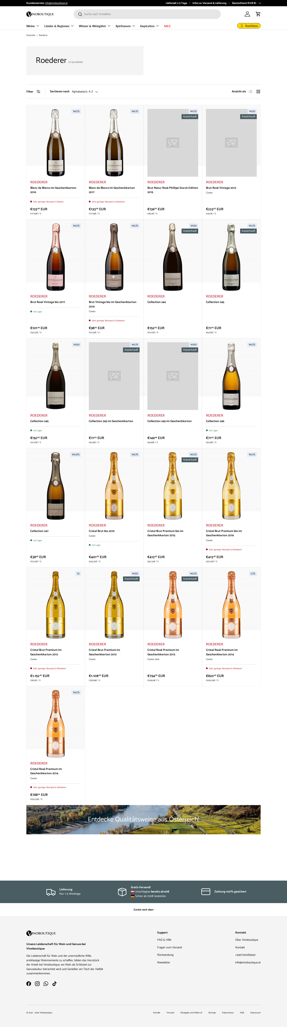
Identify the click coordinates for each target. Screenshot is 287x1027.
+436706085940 (245, 954)
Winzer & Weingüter (92, 26)
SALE (167, 26)
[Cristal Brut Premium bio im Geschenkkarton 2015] (172, 486)
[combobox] (147, 14)
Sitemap (212, 1013)
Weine (30, 26)
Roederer (43, 35)
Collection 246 (215, 421)
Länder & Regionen (56, 26)
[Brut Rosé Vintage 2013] (231, 143)
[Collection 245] (231, 257)
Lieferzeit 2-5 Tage (176, 3)
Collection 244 (156, 302)
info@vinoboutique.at (56, 3)
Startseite (30, 35)
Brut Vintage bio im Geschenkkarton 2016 (112, 304)
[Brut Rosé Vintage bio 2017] (55, 257)
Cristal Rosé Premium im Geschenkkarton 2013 (163, 652)
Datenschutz (228, 1013)
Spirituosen (123, 26)
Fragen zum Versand (169, 947)
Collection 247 (39, 531)
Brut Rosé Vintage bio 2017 (47, 302)
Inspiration (147, 26)
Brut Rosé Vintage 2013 (221, 187)
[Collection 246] (231, 376)
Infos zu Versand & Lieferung (209, 3)
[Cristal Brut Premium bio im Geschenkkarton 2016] (231, 486)
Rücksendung (165, 954)
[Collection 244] (172, 257)
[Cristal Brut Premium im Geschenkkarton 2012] (55, 605)
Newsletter (163, 962)
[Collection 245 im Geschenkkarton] (114, 376)
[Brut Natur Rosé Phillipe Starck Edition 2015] (172, 143)
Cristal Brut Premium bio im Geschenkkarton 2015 (165, 533)
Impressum (255, 1013)
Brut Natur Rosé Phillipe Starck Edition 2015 (172, 190)
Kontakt (240, 947)
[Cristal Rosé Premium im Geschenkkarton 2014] (231, 605)
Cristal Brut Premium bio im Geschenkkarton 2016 (224, 533)
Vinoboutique (46, 1013)
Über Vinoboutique (246, 939)
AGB (242, 1013)
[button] (258, 14)
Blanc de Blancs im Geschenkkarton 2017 (112, 190)
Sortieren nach (60, 91)
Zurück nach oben (143, 910)
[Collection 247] (55, 486)
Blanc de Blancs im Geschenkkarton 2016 (53, 190)
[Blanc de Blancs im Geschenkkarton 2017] (114, 143)
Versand (170, 1013)
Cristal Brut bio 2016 (102, 531)
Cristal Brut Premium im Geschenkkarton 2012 (46, 652)
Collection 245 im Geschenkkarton (111, 421)
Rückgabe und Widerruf (191, 1013)
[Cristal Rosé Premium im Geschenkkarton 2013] (172, 605)
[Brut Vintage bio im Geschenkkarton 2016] (114, 257)
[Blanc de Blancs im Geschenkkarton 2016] (55, 143)
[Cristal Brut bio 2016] (114, 486)
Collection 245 (215, 302)
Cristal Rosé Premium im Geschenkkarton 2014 (222, 652)
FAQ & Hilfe (164, 939)
